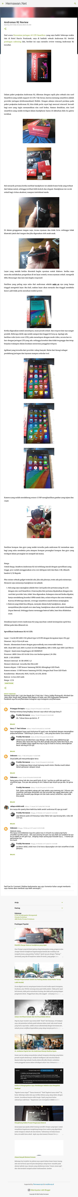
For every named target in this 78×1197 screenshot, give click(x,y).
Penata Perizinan (21, 917)
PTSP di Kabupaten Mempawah (26, 915)
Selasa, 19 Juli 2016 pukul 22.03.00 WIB (42, 787)
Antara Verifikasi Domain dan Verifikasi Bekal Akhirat (32, 1017)
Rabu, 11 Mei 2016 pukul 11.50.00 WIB (29, 755)
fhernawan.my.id (38, 1184)
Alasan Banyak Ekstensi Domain (25, 1157)
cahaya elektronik (17, 806)
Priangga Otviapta (17, 708)
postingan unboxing (12, 42)
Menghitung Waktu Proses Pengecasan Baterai (30, 1123)
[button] (5, 29)
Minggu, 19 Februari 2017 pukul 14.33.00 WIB (31, 828)
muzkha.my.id (49, 1184)
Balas (12, 724)
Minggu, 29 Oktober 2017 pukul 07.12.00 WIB (44, 813)
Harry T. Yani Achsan (18, 728)
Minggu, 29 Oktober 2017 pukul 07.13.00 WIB (44, 843)
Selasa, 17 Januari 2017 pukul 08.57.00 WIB (37, 806)
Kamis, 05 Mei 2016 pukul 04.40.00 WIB (42, 737)
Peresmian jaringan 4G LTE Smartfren (29, 35)
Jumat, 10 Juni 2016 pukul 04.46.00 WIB (29, 777)
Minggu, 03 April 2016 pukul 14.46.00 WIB (37, 708)
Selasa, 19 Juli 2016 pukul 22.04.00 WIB (42, 715)
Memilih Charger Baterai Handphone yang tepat (31, 945)
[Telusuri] (75, 3)
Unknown (13, 756)
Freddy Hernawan (23, 715)
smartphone (9, 683)
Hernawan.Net (16, 3)
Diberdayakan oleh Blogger (40, 1190)
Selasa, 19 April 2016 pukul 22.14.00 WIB (38, 728)
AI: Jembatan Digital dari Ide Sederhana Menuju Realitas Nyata (35, 1051)
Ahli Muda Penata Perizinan (24, 919)
